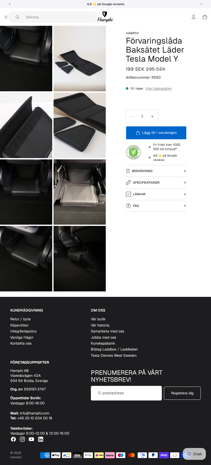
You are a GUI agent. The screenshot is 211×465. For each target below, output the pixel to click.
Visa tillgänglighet (159, 88)
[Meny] (6, 17)
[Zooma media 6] (80, 192)
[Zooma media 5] (26, 192)
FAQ (136, 206)
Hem (5, 29)
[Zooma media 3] (26, 125)
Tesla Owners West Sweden (114, 355)
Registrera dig (182, 393)
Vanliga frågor (21, 337)
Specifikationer (146, 183)
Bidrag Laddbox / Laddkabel (114, 349)
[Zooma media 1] (26, 58)
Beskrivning (142, 171)
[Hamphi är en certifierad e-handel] (133, 152)
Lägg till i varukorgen (159, 132)
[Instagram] (22, 439)
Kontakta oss (20, 343)
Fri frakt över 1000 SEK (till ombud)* (166, 147)
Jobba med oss (103, 337)
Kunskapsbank (103, 343)
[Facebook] (13, 439)
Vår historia (100, 325)
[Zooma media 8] (80, 258)
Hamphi (16, 457)
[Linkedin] (41, 439)
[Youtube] (31, 439)
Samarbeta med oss (107, 331)
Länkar (139, 194)
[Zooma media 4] (80, 125)
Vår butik (98, 319)
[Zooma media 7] (26, 258)
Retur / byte (20, 319)
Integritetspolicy (23, 331)
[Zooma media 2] (80, 58)
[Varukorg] (204, 17)
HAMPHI (132, 33)
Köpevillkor (19, 325)
